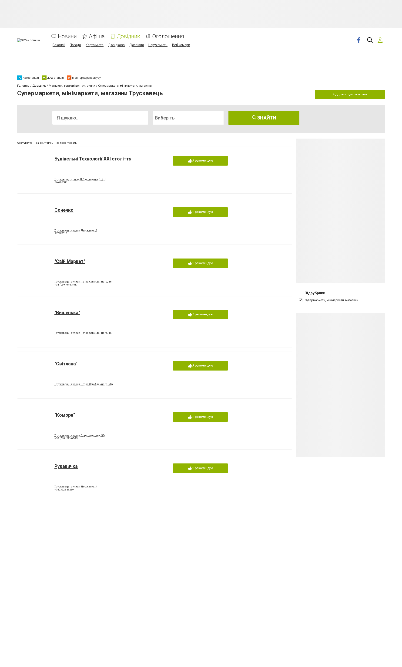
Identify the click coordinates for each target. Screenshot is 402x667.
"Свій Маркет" (69, 261)
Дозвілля (136, 45)
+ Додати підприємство (350, 94)
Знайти (266, 118)
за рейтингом (45, 142)
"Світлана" (65, 364)
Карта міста (95, 45)
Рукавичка (66, 466)
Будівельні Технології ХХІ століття (92, 159)
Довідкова (116, 45)
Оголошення (168, 36)
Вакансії (59, 45)
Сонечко (64, 210)
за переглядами (67, 142)
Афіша (97, 36)
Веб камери (181, 45)
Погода (75, 45)
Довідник (128, 36)
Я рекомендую (202, 160)
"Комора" (64, 415)
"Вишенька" (67, 312)
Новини (67, 36)
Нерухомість (158, 45)
